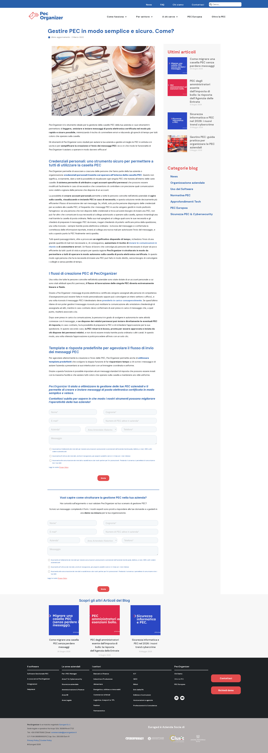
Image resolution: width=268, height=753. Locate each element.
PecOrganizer (58, 386)
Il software (33, 666)
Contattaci (198, 4)
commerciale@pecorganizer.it (63, 732)
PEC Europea (194, 16)
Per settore (143, 16)
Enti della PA (138, 690)
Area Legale (67, 700)
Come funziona (115, 16)
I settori (96, 666)
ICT (134, 674)
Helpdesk (31, 689)
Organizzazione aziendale (187, 183)
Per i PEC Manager (69, 674)
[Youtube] (182, 698)
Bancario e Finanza (101, 674)
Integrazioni (32, 684)
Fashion (97, 705)
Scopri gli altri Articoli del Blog (104, 600)
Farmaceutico (99, 711)
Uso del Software (181, 189)
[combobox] (225, 4)
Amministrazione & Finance (73, 690)
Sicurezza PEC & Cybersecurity (191, 214)
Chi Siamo (178, 674)
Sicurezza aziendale (70, 684)
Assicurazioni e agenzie (143, 700)
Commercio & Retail (102, 695)
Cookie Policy (46, 740)
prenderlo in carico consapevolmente (122, 300)
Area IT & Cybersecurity (72, 679)
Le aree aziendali (71, 666)
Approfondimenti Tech (185, 201)
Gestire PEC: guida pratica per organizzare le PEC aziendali (202, 142)
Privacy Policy (33, 740)
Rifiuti (135, 684)
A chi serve (168, 16)
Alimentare (98, 684)
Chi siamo (178, 4)
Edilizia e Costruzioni (142, 695)
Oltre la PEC (218, 16)
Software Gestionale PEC (37, 674)
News (149, 4)
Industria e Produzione (103, 679)
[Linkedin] (176, 698)
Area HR (65, 695)
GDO (135, 679)
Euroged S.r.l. (65, 725)
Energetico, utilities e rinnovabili (107, 689)
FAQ (162, 4)
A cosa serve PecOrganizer (38, 679)
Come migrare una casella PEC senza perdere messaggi (202, 62)
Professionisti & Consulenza (145, 705)
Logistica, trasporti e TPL (104, 700)
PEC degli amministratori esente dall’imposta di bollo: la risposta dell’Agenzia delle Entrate (201, 91)
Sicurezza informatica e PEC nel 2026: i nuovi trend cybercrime (202, 119)
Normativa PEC (180, 195)
